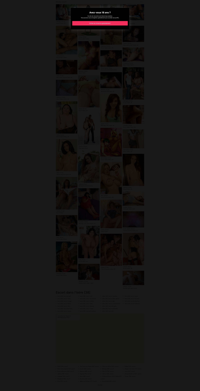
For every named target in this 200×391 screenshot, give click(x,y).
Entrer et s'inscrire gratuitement (100, 23)
